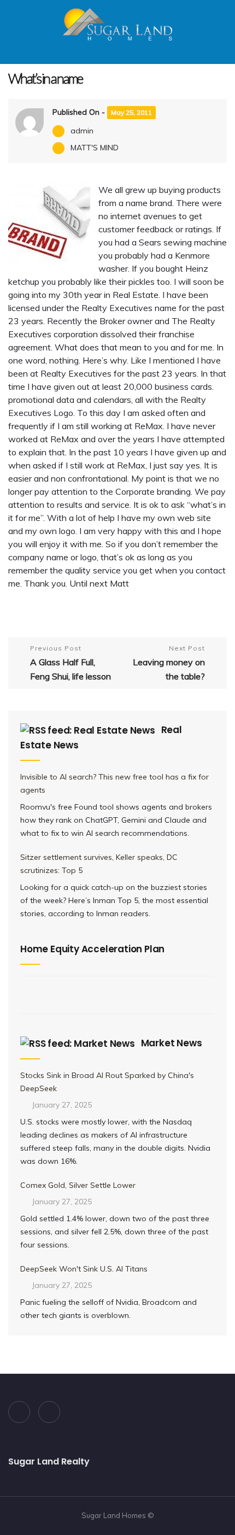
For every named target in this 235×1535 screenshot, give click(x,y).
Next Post (169, 663)
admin (81, 131)
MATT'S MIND (94, 148)
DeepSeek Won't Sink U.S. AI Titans (84, 1269)
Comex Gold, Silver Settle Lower (78, 1185)
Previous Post (70, 663)
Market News (171, 1043)
